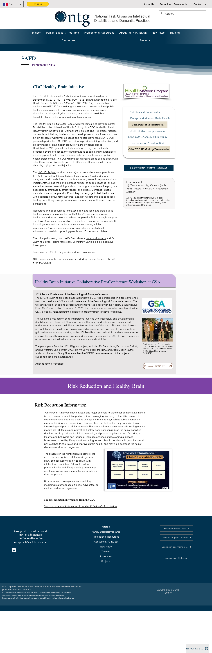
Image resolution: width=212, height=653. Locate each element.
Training (105, 551)
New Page (106, 546)
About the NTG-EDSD (106, 541)
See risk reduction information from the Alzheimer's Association (80, 506)
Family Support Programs (106, 531)
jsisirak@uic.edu (61, 241)
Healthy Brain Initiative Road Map (102, 311)
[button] (175, 32)
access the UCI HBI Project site (54, 252)
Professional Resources (106, 536)
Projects (105, 561)
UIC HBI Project (47, 172)
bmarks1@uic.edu (96, 238)
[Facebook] (14, 550)
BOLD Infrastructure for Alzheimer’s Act (59, 96)
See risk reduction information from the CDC (69, 499)
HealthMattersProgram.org (76, 148)
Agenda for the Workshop (49, 363)
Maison (106, 526)
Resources (106, 556)
